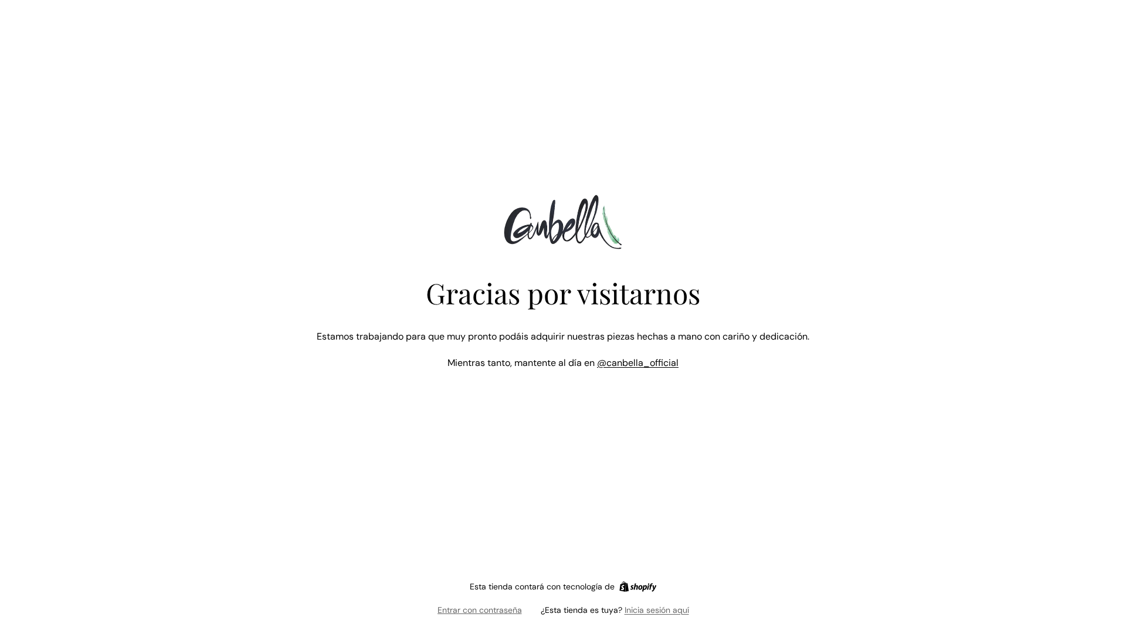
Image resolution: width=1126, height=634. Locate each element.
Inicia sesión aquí (657, 610)
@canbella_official (638, 363)
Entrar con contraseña (479, 610)
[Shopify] (637, 586)
